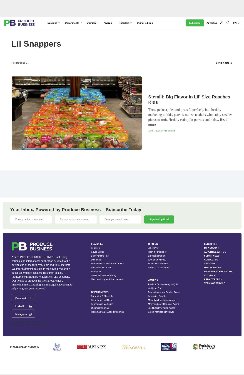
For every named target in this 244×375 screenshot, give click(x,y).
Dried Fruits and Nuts (101, 300)
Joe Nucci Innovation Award (161, 308)
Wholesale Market (157, 260)
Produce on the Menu (158, 267)
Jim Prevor (153, 248)
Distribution (96, 260)
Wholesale (96, 271)
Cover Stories (97, 252)
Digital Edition (145, 23)
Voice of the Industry (158, 263)
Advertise (211, 23)
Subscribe (194, 23)
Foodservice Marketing (102, 304)
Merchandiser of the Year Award (163, 304)
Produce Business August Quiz (163, 284)
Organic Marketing (100, 308)
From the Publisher (157, 252)
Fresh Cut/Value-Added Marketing (107, 312)
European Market (156, 256)
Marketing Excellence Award (162, 300)
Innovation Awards (157, 296)
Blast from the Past (100, 256)
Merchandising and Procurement (107, 279)
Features (95, 248)
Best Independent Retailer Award (164, 292)
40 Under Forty (155, 288)
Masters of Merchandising (103, 275)
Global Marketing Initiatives (161, 312)
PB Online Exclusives (101, 267)
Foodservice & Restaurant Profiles (107, 263)
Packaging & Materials (102, 296)
